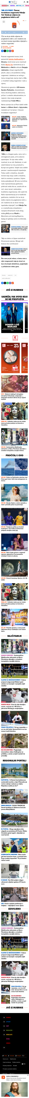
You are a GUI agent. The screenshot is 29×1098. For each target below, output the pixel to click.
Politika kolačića (16, 1062)
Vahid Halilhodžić (6, 278)
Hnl (15, 275)
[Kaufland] (14, 338)
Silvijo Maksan (7, 48)
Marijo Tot (9, 64)
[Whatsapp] (7, 51)
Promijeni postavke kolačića (10, 1069)
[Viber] (10, 51)
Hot (7, 1026)
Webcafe (9, 1034)
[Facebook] (2, 51)
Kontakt (15, 1065)
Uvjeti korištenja (7, 1062)
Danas (8, 1017)
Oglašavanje (13, 1059)
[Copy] (13, 51)
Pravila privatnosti (7, 1065)
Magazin (9, 1030)
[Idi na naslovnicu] (13, 3)
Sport (8, 1022)
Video (8, 1043)
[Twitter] (5, 51)
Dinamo (4, 275)
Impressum (5, 1059)
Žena (8, 1039)
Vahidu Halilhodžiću (15, 59)
